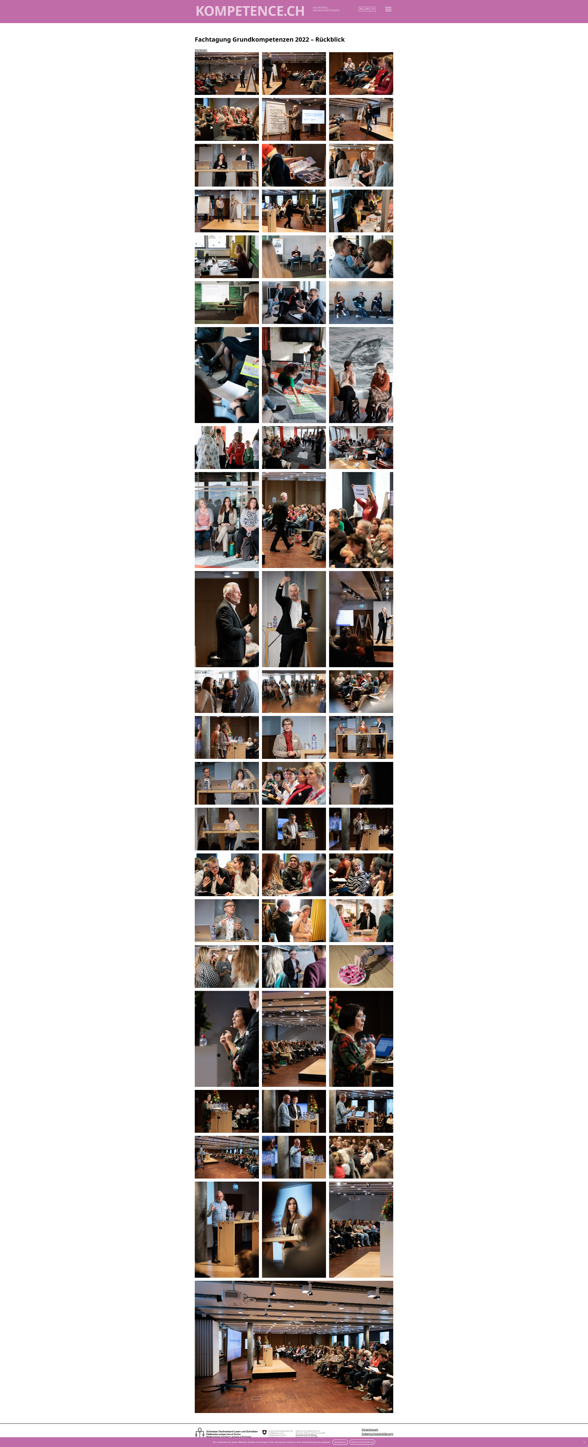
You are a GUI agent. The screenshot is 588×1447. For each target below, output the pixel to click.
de (361, 9)
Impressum (370, 1429)
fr (367, 9)
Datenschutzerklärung (377, 1434)
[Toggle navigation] (388, 9)
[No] (584, 1442)
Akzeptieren (340, 1442)
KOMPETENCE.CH (250, 10)
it (373, 9)
